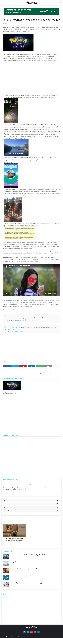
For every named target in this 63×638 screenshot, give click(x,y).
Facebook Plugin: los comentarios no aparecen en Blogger (26, 583)
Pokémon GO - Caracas (10, 302)
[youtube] (35, 632)
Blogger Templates (24, 636)
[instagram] (31, 632)
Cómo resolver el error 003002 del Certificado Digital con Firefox (28, 555)
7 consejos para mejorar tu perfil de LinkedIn (22, 576)
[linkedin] (38, 632)
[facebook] (24, 632)
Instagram (7, 510)
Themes (9, 636)
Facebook (6, 503)
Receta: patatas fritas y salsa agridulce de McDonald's (25, 569)
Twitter (6, 500)
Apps (5, 361)
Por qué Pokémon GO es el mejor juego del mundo (10, 393)
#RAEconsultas (16, 317)
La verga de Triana (15, 562)
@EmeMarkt (8, 317)
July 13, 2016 (20, 320)
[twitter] (28, 632)
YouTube (6, 507)
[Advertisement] (31, 75)
